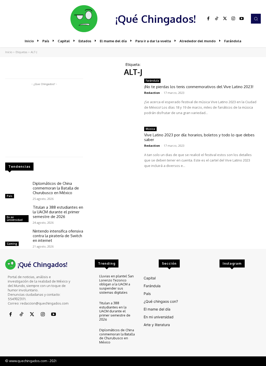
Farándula (152, 80)
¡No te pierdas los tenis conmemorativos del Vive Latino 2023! (198, 86)
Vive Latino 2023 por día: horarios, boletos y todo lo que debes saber (199, 137)
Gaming (12, 243)
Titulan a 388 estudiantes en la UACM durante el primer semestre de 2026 (58, 212)
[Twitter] (225, 19)
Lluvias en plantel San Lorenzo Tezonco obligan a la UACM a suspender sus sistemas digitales (116, 284)
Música (150, 129)
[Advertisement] (44, 119)
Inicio (8, 52)
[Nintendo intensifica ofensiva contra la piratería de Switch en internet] (17, 238)
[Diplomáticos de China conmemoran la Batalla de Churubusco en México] (17, 190)
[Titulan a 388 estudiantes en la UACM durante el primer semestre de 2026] (17, 214)
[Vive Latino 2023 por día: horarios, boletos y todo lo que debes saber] (113, 147)
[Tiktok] (216, 19)
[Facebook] (208, 19)
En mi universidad (15, 218)
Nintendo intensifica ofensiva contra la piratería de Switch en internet (58, 236)
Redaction (152, 93)
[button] (256, 19)
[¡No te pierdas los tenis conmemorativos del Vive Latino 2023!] (113, 99)
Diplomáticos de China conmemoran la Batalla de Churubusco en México (56, 188)
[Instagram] (233, 19)
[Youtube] (241, 19)
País (9, 196)
